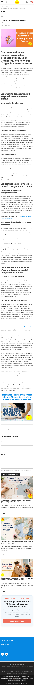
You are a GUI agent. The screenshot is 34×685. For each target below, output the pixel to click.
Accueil (3, 6)
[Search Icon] (6, 2)
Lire (4, 514)
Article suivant (27, 430)
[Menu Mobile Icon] (2, 2)
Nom (2, 441)
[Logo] (17, 2)
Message (3, 454)
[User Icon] (27, 2)
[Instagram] (6, 654)
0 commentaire (5, 25)
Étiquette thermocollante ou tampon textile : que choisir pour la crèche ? (16, 501)
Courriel (3, 448)
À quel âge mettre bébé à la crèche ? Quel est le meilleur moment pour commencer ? (17, 579)
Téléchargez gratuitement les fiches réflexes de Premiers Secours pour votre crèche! (17, 397)
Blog (7, 6)
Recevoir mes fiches (17, 621)
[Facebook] (2, 654)
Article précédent (7, 430)
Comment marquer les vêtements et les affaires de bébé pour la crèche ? (17, 542)
